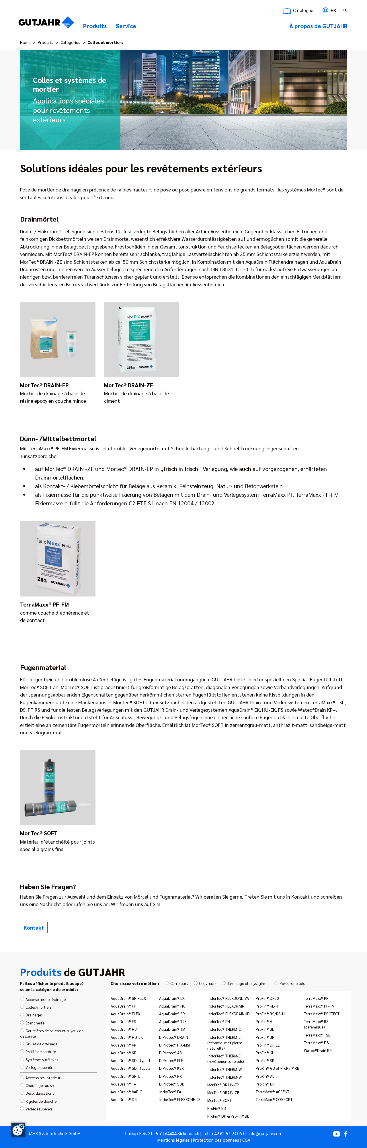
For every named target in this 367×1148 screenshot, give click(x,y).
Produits (45, 42)
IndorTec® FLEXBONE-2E (179, 1099)
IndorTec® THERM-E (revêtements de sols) (225, 1058)
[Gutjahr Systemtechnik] (46, 24)
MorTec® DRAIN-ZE (223, 1092)
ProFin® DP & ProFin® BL (228, 1115)
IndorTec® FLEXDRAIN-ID (228, 1013)
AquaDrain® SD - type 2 (130, 1068)
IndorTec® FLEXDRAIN (226, 1005)
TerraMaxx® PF (316, 998)
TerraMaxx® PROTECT (321, 1013)
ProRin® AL (265, 1076)
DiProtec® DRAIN (173, 1037)
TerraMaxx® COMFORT (274, 1099)
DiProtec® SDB (171, 1083)
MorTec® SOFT (219, 1100)
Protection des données (216, 1140)
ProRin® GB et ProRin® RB (277, 1068)
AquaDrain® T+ (123, 1083)
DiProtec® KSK (171, 1068)
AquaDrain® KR (123, 1044)
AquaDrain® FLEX (125, 1013)
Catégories (70, 42)
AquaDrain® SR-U (125, 1076)
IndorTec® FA (170, 1091)
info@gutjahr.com (265, 1133)
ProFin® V (264, 1021)
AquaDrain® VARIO (126, 1091)
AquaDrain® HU (172, 1005)
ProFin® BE (265, 1029)
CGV (246, 1140)
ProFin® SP (265, 1060)
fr (332, 10)
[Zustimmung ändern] (18, 1130)
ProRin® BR (265, 1083)
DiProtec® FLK (171, 1060)
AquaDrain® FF (123, 1005)
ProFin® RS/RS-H (270, 1013)
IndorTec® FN (218, 1021)
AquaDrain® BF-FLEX (128, 998)
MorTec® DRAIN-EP (223, 1084)
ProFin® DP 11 (268, 1044)
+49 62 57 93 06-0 (228, 1133)
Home (25, 42)
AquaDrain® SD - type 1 (130, 1060)
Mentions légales (173, 1140)
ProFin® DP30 (267, 998)
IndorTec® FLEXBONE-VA (228, 998)
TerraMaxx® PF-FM (319, 1005)
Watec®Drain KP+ (319, 1050)
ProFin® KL (265, 1052)
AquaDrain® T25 (172, 1021)
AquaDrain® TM (172, 1029)
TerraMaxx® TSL (317, 1034)
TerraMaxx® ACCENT (272, 1091)
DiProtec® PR (170, 1076)
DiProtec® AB (170, 1052)
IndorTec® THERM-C (224, 1029)
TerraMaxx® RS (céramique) (316, 1024)
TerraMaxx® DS (316, 1042)
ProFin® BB (216, 1108)
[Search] (346, 10)
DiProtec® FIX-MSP (175, 1044)
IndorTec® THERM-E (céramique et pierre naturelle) (224, 1042)
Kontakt (34, 927)
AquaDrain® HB (124, 1029)
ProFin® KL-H (267, 1005)
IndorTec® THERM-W (224, 1069)
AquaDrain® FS (123, 1021)
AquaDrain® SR (172, 1013)
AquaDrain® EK (172, 998)
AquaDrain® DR (124, 1099)
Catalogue (302, 10)
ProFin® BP (265, 1037)
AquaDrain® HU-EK (127, 1037)
